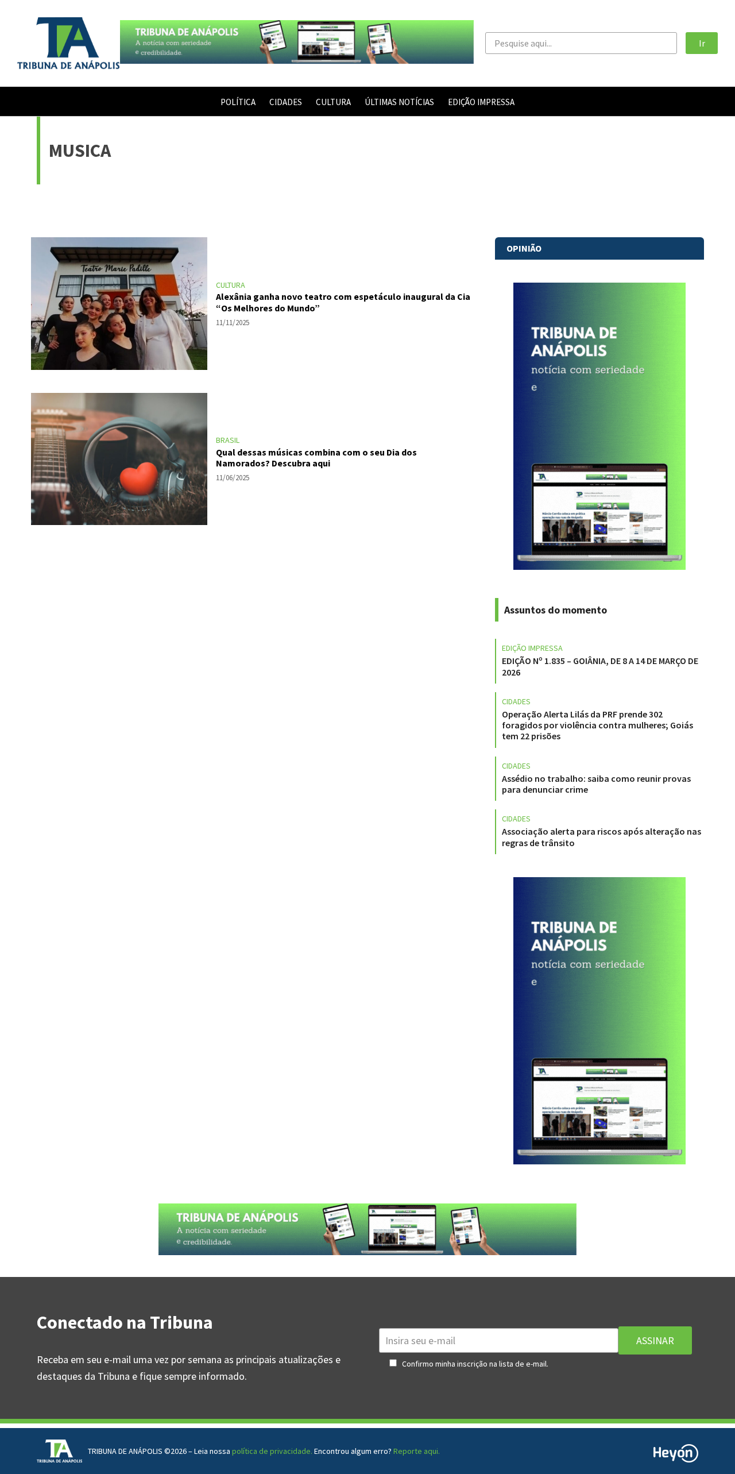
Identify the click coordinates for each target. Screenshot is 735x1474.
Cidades (516, 701)
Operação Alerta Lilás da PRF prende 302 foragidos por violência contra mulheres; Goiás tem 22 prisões (597, 725)
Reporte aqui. (416, 1451)
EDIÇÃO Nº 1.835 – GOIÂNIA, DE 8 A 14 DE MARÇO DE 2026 (600, 666)
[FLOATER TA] (297, 60)
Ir (702, 43)
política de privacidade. (272, 1451)
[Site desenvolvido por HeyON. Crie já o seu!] (675, 1458)
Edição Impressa (532, 648)
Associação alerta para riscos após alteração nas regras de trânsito (601, 836)
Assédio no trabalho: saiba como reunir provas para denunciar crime (596, 784)
